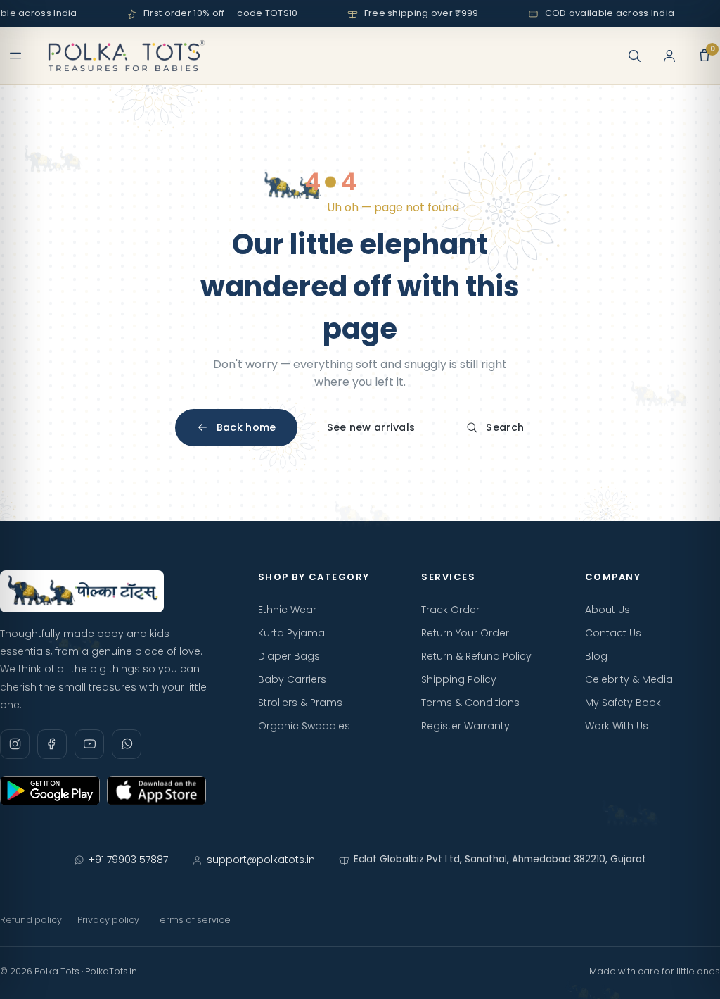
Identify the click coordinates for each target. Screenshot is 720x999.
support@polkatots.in (261, 860)
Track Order (450, 610)
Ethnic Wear (287, 610)
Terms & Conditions (470, 703)
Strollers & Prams (300, 703)
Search (505, 427)
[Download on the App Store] (157, 791)
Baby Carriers (292, 679)
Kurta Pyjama (291, 633)
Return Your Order (465, 633)
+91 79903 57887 (128, 860)
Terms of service (193, 920)
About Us (607, 610)
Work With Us (616, 726)
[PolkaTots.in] (126, 55)
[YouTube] (89, 744)
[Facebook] (52, 744)
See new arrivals (371, 427)
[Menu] (15, 55)
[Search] (634, 55)
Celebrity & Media (629, 679)
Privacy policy (108, 920)
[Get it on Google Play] (50, 791)
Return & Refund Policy (476, 656)
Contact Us (613, 633)
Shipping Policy (458, 679)
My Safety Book (623, 703)
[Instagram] (15, 744)
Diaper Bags (289, 656)
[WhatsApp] (126, 744)
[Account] (669, 55)
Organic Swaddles (304, 726)
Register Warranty (465, 726)
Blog (596, 656)
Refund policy (31, 920)
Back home (246, 427)
